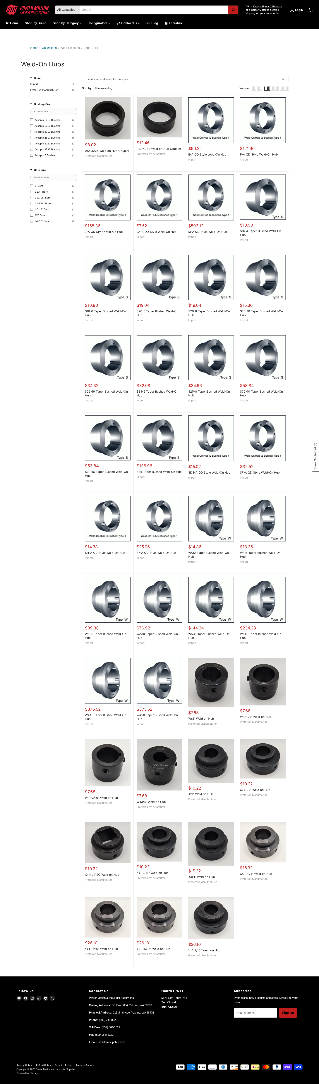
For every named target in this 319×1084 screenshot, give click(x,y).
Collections (49, 47)
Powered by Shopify (27, 1073)
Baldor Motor (258, 9)
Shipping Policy (63, 1065)
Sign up (288, 1013)
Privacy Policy (24, 1065)
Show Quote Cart (315, 456)
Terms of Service (85, 1065)
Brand (38, 78)
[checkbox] (53, 84)
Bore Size (40, 169)
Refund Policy (43, 1065)
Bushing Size (42, 104)
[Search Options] (285, 79)
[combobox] (154, 10)
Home (34, 47)
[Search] (233, 10)
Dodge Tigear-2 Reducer (267, 6)
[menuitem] (12, 23)
